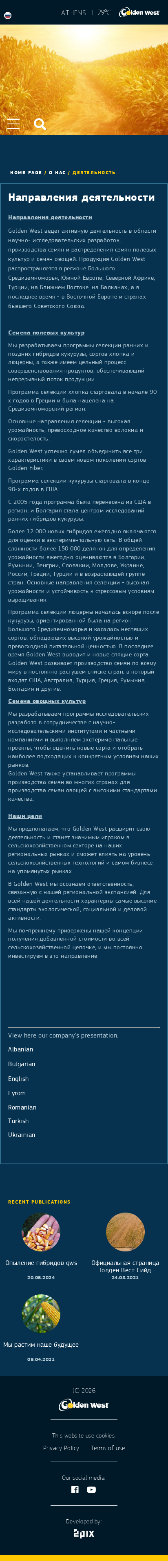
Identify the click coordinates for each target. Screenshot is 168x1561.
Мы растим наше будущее (41, 1344)
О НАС (57, 172)
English (18, 1079)
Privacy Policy (61, 1448)
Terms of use (108, 1448)
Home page (26, 172)
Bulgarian (21, 1064)
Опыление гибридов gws (41, 1263)
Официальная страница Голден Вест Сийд (125, 1266)
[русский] (9, 16)
